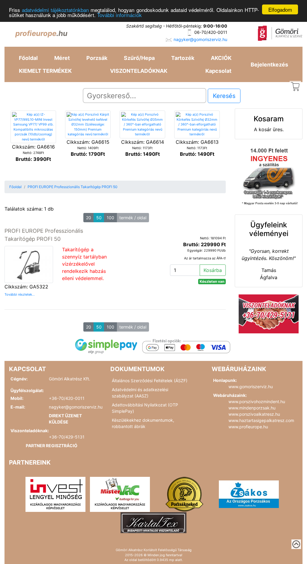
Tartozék (182, 58)
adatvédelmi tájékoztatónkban (55, 9)
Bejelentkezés (269, 64)
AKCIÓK (221, 58)
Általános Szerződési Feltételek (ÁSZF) (149, 380)
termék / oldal (132, 217)
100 (110, 217)
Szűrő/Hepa (139, 58)
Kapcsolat (218, 71)
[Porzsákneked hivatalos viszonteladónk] (184, 494)
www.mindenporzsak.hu (252, 407)
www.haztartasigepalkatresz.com (261, 420)
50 (99, 217)
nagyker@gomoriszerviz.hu (200, 39)
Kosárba (213, 270)
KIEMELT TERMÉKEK (45, 71)
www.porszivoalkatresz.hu (254, 414)
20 (88, 217)
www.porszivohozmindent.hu (256, 401)
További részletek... (19, 294)
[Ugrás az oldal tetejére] (296, 544)
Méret (62, 58)
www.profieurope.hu (248, 426)
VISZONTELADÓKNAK (138, 71)
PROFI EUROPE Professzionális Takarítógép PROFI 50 (73, 187)
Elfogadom (280, 9)
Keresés (224, 95)
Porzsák (96, 58)
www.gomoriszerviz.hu (250, 386)
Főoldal (28, 58)
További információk (119, 15)
